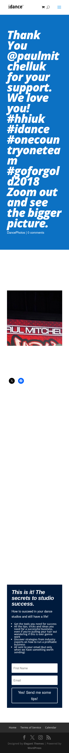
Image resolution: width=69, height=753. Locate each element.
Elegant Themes (34, 743)
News (46, 436)
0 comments (36, 232)
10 (48, 533)
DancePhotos (16, 232)
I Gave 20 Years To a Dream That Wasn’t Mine (34, 430)
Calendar (50, 727)
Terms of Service (30, 727)
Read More (34, 524)
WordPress (34, 748)
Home (12, 727)
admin (23, 436)
